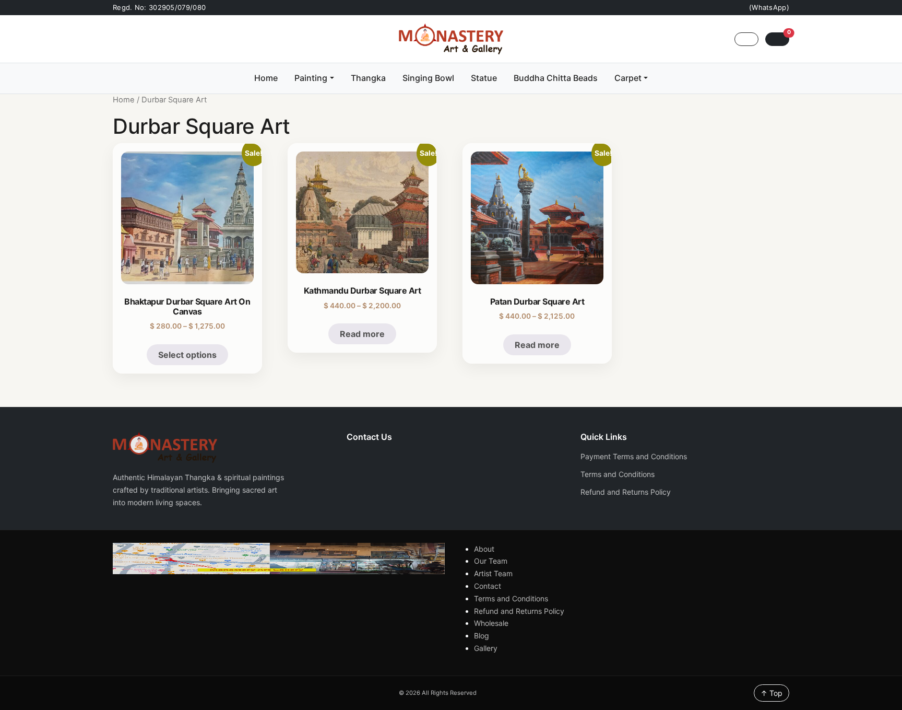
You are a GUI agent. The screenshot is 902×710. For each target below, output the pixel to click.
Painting (310, 78)
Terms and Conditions (617, 474)
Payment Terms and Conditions (633, 456)
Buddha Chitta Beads (556, 78)
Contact (487, 585)
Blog (481, 635)
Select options (187, 355)
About (484, 548)
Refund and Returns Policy (625, 491)
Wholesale (491, 623)
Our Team (490, 560)
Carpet (628, 78)
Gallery (485, 648)
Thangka (368, 78)
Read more (362, 334)
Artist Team (493, 573)
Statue (484, 78)
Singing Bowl (428, 78)
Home (266, 78)
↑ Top (771, 693)
